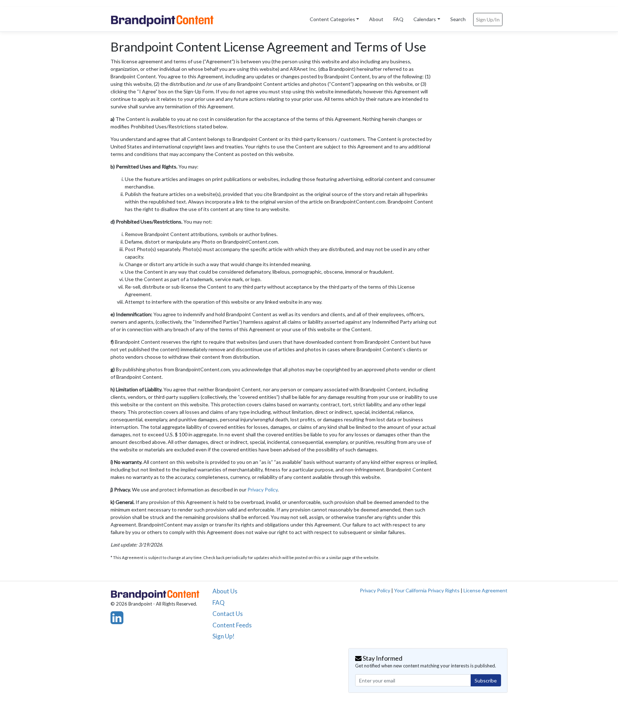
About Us (224, 591)
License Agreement (485, 590)
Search (458, 19)
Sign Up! (223, 636)
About (376, 19)
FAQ (398, 19)
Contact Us (227, 613)
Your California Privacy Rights (427, 590)
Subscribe (486, 680)
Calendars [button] (424, 19)
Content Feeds (232, 625)
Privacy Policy (262, 489)
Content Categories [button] (332, 19)
